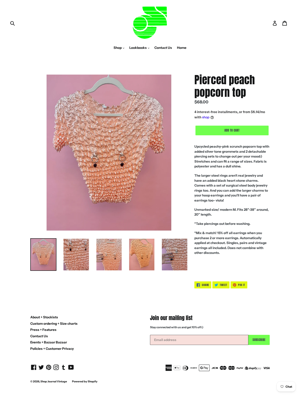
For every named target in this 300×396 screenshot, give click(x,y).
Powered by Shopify (85, 381)
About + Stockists (44, 317)
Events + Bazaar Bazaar (48, 342)
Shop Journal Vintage (53, 381)
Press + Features (43, 330)
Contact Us (163, 48)
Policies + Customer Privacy (52, 348)
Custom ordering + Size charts (54, 323)
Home (181, 48)
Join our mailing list (171, 318)
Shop (118, 48)
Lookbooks (138, 48)
